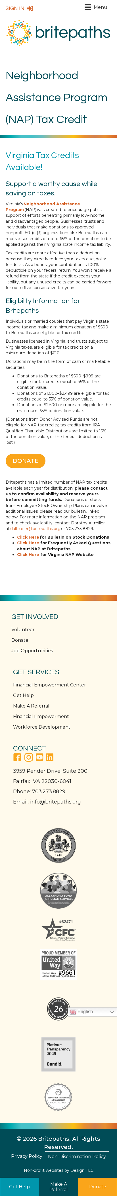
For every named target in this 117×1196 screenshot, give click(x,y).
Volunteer (23, 629)
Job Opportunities (32, 650)
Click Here (28, 542)
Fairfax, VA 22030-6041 (42, 781)
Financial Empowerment (41, 716)
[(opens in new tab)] (58, 845)
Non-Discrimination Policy (77, 1156)
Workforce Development (41, 727)
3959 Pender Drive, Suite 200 (50, 771)
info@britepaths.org (55, 802)
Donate (19, 640)
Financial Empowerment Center (49, 685)
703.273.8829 (48, 791)
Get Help (23, 695)
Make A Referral (31, 706)
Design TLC (81, 1170)
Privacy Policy (26, 1156)
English (84, 1011)
